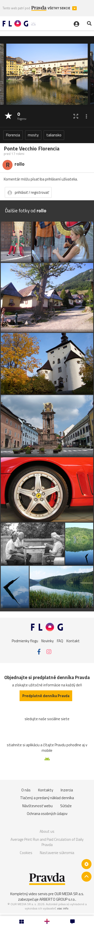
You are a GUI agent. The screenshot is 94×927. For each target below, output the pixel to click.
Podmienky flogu (25, 641)
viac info (62, 908)
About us (47, 831)
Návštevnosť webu (37, 805)
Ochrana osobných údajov (47, 813)
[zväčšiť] (75, 116)
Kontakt (73, 641)
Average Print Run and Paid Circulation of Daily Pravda (47, 842)
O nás (26, 790)
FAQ (60, 641)
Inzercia (67, 790)
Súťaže (66, 805)
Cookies (26, 852)
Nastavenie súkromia (57, 852)
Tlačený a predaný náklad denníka (47, 797)
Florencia (13, 135)
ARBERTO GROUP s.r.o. (57, 899)
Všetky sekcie (59, 8)
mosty (33, 135)
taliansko (53, 135)
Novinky (47, 641)
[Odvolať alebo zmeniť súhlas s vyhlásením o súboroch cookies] (86, 864)
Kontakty (45, 790)
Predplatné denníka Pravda (45, 696)
